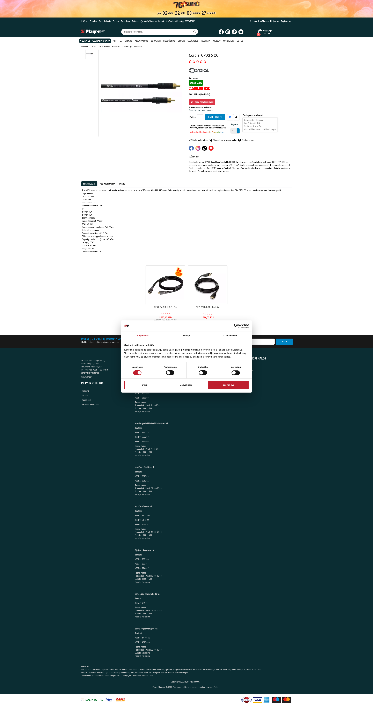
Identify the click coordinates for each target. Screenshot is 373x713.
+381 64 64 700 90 (142, 638)
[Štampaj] (236, 117)
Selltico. (217, 687)
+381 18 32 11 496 (142, 515)
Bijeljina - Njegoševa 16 (144, 550)
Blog (101, 21)
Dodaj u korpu (215, 117)
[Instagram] (228, 31)
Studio (181, 40)
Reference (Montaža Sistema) (144, 21)
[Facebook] (221, 31)
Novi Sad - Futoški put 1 (144, 467)
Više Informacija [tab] (107, 184)
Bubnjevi (156, 40)
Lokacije (107, 21)
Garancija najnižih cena (91, 404)
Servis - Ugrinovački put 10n (146, 629)
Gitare (128, 40)
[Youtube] (241, 31)
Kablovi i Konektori (223, 40)
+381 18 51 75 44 (142, 520)
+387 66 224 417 (141, 568)
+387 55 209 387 (141, 564)
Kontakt (161, 21)
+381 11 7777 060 (142, 441)
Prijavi (284, 341)
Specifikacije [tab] (89, 184)
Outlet (240, 40)
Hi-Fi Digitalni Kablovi (133, 47)
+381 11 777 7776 (142, 432)
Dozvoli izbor (186, 385)
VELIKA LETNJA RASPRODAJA (95, 40)
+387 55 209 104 (141, 559)
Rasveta (205, 40)
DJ (121, 40)
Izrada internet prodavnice (201, 687)
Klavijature (141, 40)
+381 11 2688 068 (142, 393)
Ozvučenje (169, 40)
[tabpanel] (186, 221)
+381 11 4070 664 (142, 642)
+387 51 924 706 (141, 603)
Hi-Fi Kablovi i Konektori (110, 47)
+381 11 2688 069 (142, 398)
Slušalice (193, 40)
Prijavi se (275, 21)
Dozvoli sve (228, 385)
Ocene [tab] (122, 184)
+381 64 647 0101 (142, 524)
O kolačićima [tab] (230, 335)
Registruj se (286, 21)
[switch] (170, 373)
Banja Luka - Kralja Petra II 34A (147, 594)
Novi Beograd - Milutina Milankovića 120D (151, 423)
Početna (84, 47)
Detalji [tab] (186, 335)
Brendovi (93, 21)
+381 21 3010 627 (142, 481)
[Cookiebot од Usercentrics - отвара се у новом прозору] (236, 326)
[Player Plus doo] (93, 32)
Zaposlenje (125, 21)
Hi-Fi (115, 40)
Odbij (144, 385)
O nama (116, 21)
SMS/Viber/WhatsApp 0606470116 (180, 21)
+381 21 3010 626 (142, 476)
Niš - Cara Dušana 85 (143, 506)
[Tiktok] (234, 31)
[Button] (194, 32)
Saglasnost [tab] (143, 335)
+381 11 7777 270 (142, 437)
